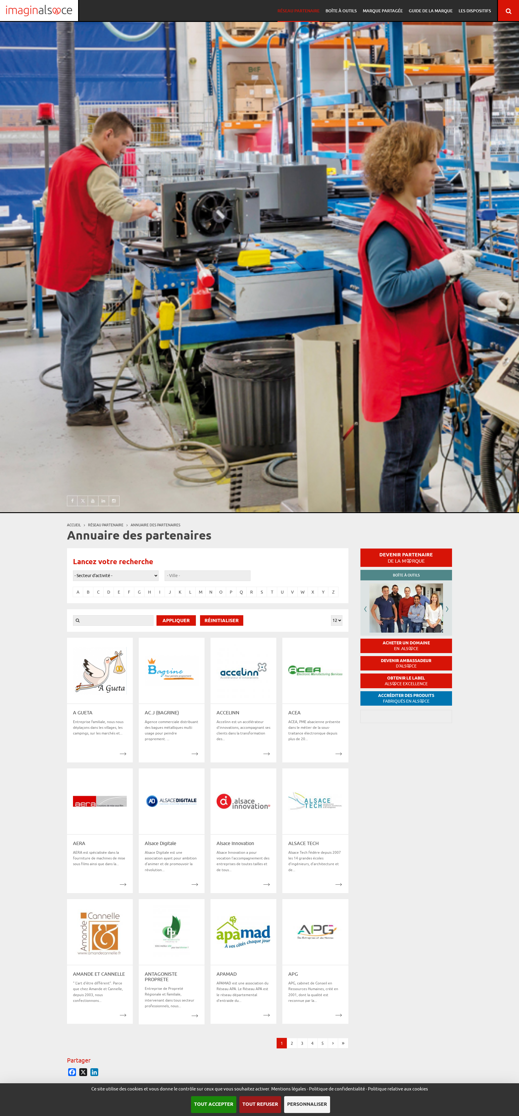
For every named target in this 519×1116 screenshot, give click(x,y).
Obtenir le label (406, 681)
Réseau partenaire (299, 10)
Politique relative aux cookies (398, 1088)
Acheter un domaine (406, 645)
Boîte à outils (341, 10)
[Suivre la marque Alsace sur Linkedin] (104, 501)
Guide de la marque (431, 10)
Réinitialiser (222, 621)
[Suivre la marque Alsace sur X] (82, 501)
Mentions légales (288, 1088)
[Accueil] (39, 10)
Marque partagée (383, 10)
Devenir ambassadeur (406, 663)
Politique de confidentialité (337, 1088)
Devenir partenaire (406, 557)
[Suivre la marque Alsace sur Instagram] (114, 501)
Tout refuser (260, 1104)
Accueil (74, 525)
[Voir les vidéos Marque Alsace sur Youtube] (93, 501)
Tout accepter (213, 1104)
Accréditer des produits (406, 698)
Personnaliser (307, 1104)
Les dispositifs (475, 10)
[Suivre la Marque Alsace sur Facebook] (72, 501)
